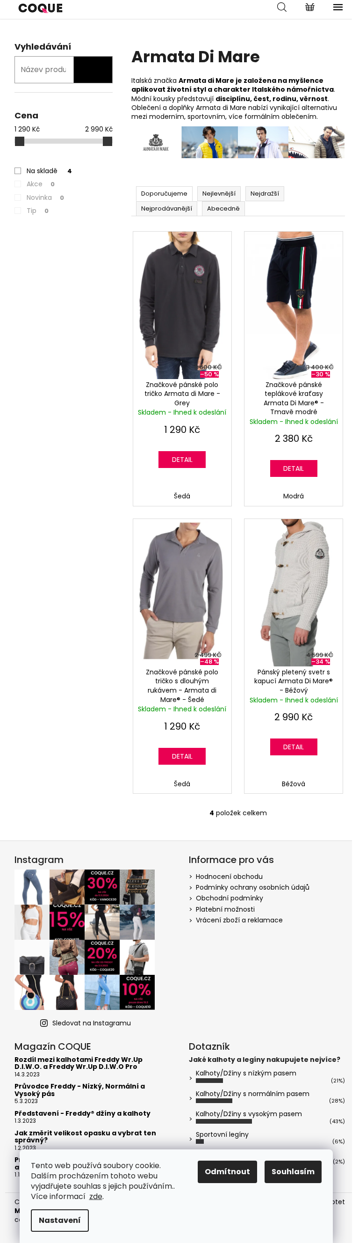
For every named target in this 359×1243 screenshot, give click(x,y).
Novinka (45, 197)
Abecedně (223, 208)
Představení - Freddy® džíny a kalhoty (82, 1113)
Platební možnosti (225, 909)
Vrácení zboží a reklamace (239, 920)
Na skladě (49, 170)
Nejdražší (265, 193)
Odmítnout (227, 1171)
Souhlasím (293, 1171)
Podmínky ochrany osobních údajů (252, 887)
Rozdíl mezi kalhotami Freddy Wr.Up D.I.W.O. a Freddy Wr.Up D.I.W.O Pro (78, 1063)
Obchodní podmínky (229, 898)
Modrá (293, 496)
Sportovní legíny (222, 1134)
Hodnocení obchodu (229, 876)
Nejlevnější (219, 193)
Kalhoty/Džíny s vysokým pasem (249, 1114)
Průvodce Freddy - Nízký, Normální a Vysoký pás (79, 1090)
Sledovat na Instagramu (91, 1023)
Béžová (293, 784)
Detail (182, 459)
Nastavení (60, 1220)
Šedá (182, 496)
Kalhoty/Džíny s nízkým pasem (246, 1073)
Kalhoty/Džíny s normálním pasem (252, 1093)
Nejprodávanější (166, 208)
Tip (38, 210)
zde (95, 1196)
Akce (41, 184)
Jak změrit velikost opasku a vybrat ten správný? (85, 1137)
